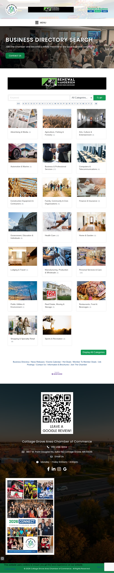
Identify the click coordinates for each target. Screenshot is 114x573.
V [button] (80, 103)
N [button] (58, 103)
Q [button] (66, 103)
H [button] (42, 103)
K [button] (49, 103)
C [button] (28, 103)
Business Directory (21, 362)
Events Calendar (53, 362)
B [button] (25, 103)
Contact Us (41, 365)
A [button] (23, 103)
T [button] (74, 103)
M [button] (55, 103)
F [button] (36, 103)
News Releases (38, 362)
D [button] (31, 103)
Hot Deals (67, 362)
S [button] (72, 103)
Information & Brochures (58, 365)
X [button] (86, 103)
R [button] (69, 103)
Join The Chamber (79, 365)
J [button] (47, 103)
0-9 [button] (18, 103)
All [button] (96, 103)
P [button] (63, 103)
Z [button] (91, 103)
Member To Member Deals (84, 362)
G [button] (39, 103)
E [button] (34, 103)
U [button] (77, 103)
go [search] (101, 97)
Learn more (10, 568)
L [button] (52, 103)
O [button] (61, 103)
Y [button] (88, 103)
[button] (93, 352)
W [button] (83, 103)
